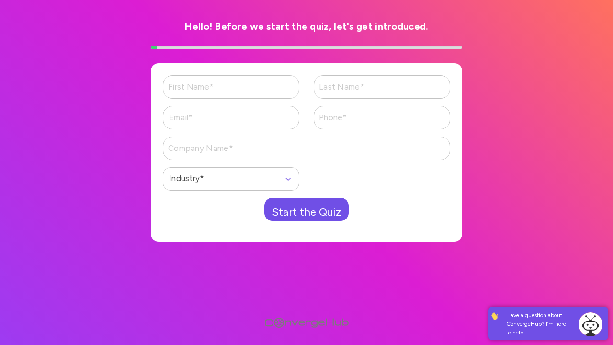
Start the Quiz (306, 212)
